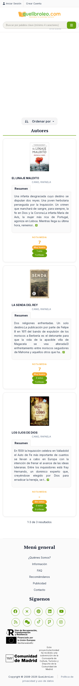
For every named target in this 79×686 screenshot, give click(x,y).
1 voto (39, 251)
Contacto (39, 589)
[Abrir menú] (71, 25)
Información (39, 564)
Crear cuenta (33, 3)
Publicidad (39, 583)
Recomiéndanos (39, 576)
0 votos (39, 505)
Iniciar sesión (13, 3)
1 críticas (39, 255)
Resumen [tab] (21, 188)
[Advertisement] (39, 75)
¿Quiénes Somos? (39, 557)
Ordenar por (41, 121)
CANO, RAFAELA (41, 182)
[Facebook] (15, 611)
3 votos (39, 378)
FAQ (39, 570)
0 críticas (39, 509)
